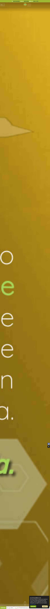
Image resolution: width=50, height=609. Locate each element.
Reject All (45, 606)
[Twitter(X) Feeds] (49, 446)
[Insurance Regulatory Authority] (27, 4)
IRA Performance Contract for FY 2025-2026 (27, 607)
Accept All (33, 606)
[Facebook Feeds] (49, 444)
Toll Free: (24, 1)
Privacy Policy (33, 604)
